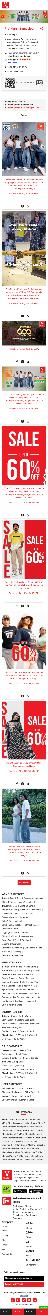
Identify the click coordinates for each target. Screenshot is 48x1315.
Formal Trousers (26, 978)
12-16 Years (19, 1039)
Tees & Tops (25, 1050)
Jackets (36, 970)
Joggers (5, 982)
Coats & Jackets (9, 1024)
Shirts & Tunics (8, 902)
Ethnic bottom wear (26, 986)
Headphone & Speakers (12, 1001)
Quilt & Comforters (25, 1088)
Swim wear (7, 940)
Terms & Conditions (24, 1304)
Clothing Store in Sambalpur (20, 104)
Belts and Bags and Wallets (14, 993)
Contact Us (7, 1254)
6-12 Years (6, 1039)
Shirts (14, 1016)
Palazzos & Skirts (10, 929)
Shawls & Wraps (9, 936)
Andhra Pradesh (20, 1209)
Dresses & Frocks (9, 1050)
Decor (31, 1100)
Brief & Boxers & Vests (12, 1005)
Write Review (12, 63)
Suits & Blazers (23, 970)
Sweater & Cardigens (24, 1020)
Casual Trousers (9, 978)
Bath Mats (24, 1096)
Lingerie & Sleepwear (11, 944)
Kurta (22, 982)
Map (4, 1249)
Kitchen (22, 1100)
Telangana (17, 1218)
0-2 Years (20, 1035)
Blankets (6, 1092)
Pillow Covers (31, 1092)
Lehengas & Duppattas (12, 925)
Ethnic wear (33, 982)
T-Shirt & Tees (8, 898)
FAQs (4, 1245)
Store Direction (15, 71)
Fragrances (20, 989)
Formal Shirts (8, 970)
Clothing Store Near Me (14, 101)
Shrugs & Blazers (9, 910)
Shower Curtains (9, 1100)
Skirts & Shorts (26, 906)
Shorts (15, 982)
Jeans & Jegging (25, 902)
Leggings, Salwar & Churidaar (15, 932)
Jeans (28, 974)
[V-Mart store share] (41, 29)
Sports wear (7, 989)
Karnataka (35, 1209)
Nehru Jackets (8, 986)
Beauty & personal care (12, 955)
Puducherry (18, 1215)
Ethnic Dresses (31, 925)
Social (5, 1231)
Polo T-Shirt (16, 967)
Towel (14, 1096)
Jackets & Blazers (10, 913)
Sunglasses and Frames (13, 997)
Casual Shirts (30, 967)
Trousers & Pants (9, 906)
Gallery (5, 1235)
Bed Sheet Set (8, 1088)
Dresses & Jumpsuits (33, 898)
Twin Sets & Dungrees (12, 1027)
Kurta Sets (24, 917)
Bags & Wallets (26, 936)
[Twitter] (28, 206)
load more (24, 882)
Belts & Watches (22, 940)
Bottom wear (25, 1016)
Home (4, 1226)
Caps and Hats (33, 997)
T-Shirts (5, 967)
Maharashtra (27, 1212)
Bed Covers (17, 1092)
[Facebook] (17, 206)
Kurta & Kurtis (26, 913)
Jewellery (17, 951)
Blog (4, 1240)
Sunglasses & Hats (33, 948)
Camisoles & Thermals (12, 948)
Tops (19, 898)
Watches (33, 993)
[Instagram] (22, 206)
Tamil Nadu (31, 1215)
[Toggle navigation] (43, 5)
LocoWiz (24, 1295)
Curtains (5, 1096)
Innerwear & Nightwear (29, 1024)
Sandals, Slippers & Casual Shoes (17, 1031)
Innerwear (29, 1001)
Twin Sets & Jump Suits (13, 1062)
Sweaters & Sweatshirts (30, 910)
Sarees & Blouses (10, 917)
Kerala (15, 1212)
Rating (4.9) (13, 59)
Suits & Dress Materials (12, 921)
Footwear (6, 951)
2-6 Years (31, 1035)
